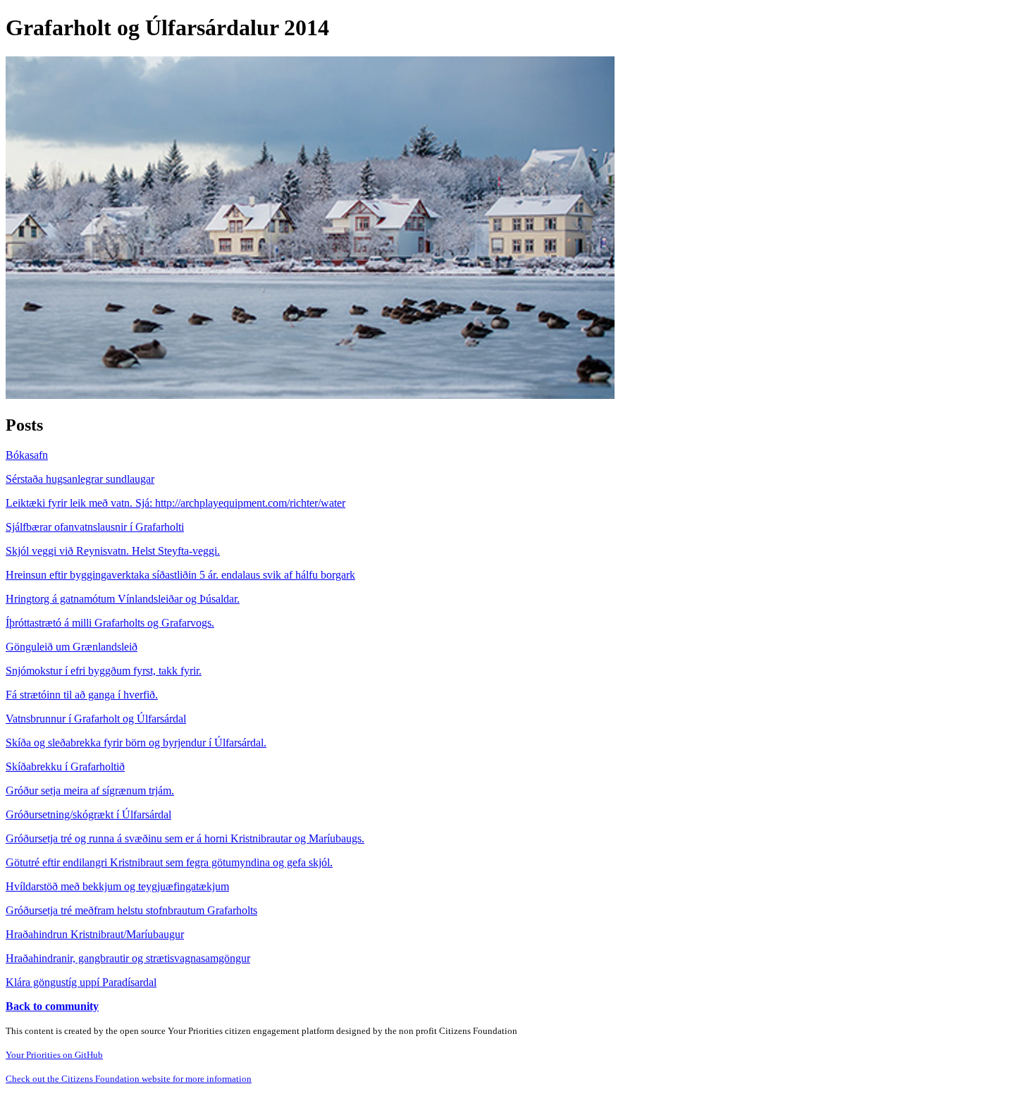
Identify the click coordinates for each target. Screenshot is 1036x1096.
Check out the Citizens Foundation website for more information (129, 1078)
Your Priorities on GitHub (54, 1054)
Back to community (52, 1006)
